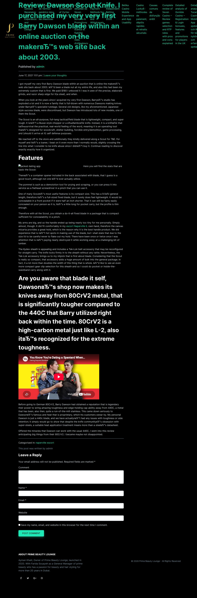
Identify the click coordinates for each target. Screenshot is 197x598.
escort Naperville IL (77, 226)
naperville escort (45, 442)
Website (22, 512)
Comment (23, 467)
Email (21, 500)
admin (40, 66)
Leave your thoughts (55, 75)
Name (21, 487)
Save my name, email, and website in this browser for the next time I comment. (64, 525)
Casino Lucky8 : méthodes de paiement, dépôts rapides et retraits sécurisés (141, 19)
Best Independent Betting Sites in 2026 (113, 12)
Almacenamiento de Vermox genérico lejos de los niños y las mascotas (48, 12)
